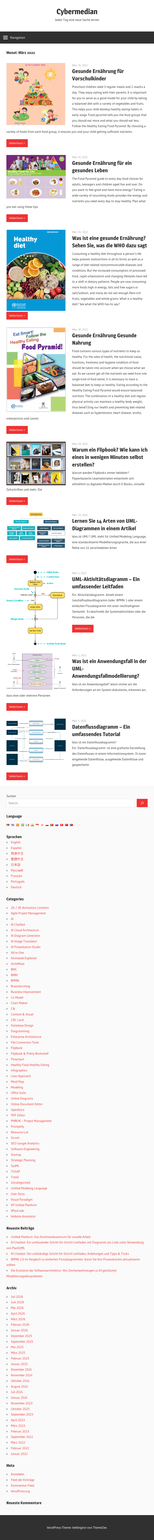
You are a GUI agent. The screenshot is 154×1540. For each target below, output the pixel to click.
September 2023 (22, 1414)
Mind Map (17, 1082)
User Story (18, 1194)
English (15, 842)
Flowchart (17, 1059)
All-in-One (17, 952)
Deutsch (16, 887)
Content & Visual (22, 1014)
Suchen (11, 796)
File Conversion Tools (25, 1042)
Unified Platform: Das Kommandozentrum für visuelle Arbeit (51, 1237)
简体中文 (17, 853)
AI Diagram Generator (25, 936)
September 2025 (22, 1341)
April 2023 (18, 1420)
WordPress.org (20, 1491)
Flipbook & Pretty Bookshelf (29, 1053)
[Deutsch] (7, 825)
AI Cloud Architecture (25, 930)
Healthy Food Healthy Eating (30, 1065)
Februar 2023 (20, 1431)
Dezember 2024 (21, 1369)
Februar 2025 (20, 1358)
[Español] (17, 825)
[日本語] (42, 825)
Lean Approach (21, 1076)
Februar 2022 (20, 1448)
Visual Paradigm (21, 1199)
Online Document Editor (27, 1104)
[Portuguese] (51, 825)
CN (13, 1009)
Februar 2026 (20, 1324)
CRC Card (17, 1020)
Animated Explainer (24, 958)
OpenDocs (17, 1110)
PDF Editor (18, 1115)
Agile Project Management (28, 913)
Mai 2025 (17, 1347)
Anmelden (17, 1474)
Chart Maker (19, 1003)
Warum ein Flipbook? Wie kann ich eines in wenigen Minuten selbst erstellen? (110, 457)
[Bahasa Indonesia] (37, 825)
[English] (12, 825)
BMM (14, 975)
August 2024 (19, 1386)
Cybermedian (77, 11)
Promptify (17, 1126)
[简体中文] (66, 825)
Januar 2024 (19, 1397)
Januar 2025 (19, 1364)
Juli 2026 (17, 1297)
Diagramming (20, 1031)
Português (17, 881)
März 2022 (18, 1442)
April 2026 (18, 1313)
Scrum (15, 1138)
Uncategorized (20, 1182)
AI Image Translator (24, 941)
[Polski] (46, 825)
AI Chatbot (18, 924)
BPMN (15, 980)
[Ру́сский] (56, 825)
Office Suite (18, 1093)
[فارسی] (22, 825)
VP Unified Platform (24, 1205)
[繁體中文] (71, 825)
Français (16, 876)
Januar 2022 (19, 1454)
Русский (17, 870)
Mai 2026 (17, 1308)
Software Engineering (25, 1149)
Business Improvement (26, 992)
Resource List (19, 1132)
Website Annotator (23, 1216)
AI (12, 919)
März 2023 (18, 1426)
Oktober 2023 (20, 1409)
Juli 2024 (17, 1392)
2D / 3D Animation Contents (30, 908)
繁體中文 (17, 859)
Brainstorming (20, 986)
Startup (16, 1155)
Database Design (22, 1025)
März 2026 (18, 1319)
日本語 (15, 865)
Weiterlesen (16, 143)
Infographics (19, 1070)
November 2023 (21, 1403)
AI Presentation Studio (26, 947)
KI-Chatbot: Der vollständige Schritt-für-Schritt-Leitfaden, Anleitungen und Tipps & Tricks (70, 1254)
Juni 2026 (17, 1302)
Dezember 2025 (21, 1336)
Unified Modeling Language (29, 1188)
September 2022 (22, 1437)
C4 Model (17, 997)
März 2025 (18, 1353)
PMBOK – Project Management (31, 1121)
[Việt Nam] (61, 825)
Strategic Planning (23, 1160)
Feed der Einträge (22, 1480)
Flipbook (17, 1048)
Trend (15, 1177)
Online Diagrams (22, 1098)
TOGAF (15, 1171)
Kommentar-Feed (22, 1485)
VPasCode (17, 1211)
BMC (14, 969)
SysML (15, 1166)
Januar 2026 (19, 1330)
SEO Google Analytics (25, 1143)
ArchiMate (17, 964)
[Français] (27, 825)
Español (16, 848)
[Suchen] (142, 803)
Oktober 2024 (20, 1381)
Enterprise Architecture (26, 1037)
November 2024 (21, 1375)
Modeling (17, 1087)
